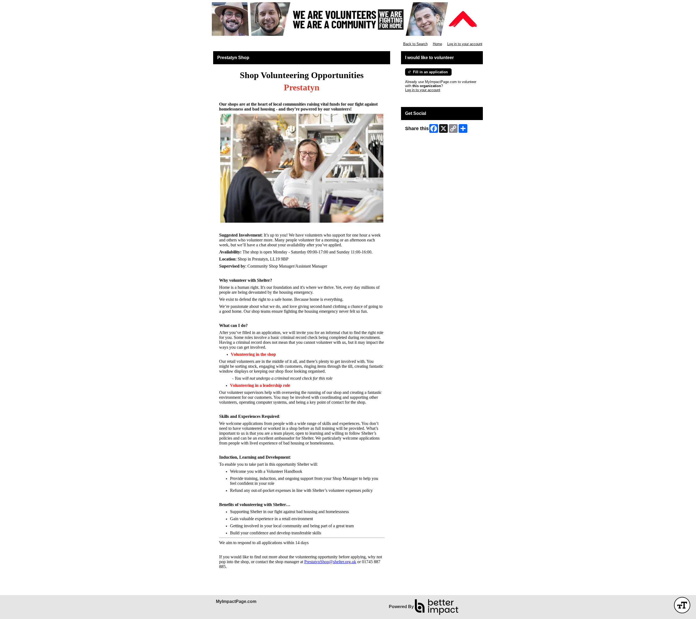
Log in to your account (464, 44)
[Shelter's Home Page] (348, 19)
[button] (682, 605)
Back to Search (415, 44)
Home (437, 44)
